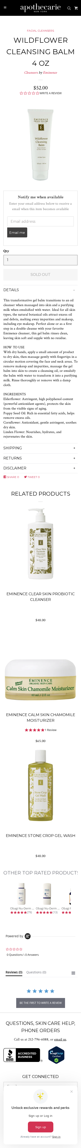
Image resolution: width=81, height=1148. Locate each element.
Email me (17, 233)
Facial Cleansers (40, 30)
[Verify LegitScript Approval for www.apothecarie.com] (56, 1063)
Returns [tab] (12, 458)
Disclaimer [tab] (14, 468)
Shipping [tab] (12, 448)
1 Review (50, 730)
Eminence (50, 72)
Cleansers (31, 72)
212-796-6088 (38, 1039)
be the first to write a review (41, 1003)
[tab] (14, 973)
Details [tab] (11, 290)
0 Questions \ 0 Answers (23, 955)
